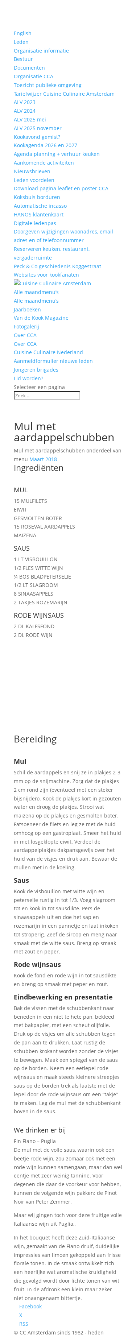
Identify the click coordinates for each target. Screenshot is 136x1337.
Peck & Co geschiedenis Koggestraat (57, 266)
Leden (21, 41)
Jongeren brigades (36, 369)
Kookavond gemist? (37, 136)
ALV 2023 (25, 102)
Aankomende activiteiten (44, 162)
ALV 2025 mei (30, 119)
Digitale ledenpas (35, 223)
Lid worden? (28, 378)
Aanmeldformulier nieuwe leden (53, 360)
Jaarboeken (27, 309)
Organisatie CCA (33, 76)
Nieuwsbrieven (32, 171)
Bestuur (23, 58)
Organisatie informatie (41, 50)
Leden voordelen (34, 180)
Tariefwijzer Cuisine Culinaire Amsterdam (64, 93)
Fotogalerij (26, 326)
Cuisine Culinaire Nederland (48, 352)
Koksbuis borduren (37, 197)
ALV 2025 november (38, 128)
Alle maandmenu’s (36, 292)
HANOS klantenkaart (38, 214)
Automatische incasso (40, 205)
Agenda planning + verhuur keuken (57, 153)
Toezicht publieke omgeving (48, 85)
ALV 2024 (25, 110)
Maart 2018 (43, 459)
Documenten (29, 67)
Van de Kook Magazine (41, 317)
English (23, 33)
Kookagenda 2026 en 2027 (45, 145)
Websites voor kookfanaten (46, 274)
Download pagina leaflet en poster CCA (61, 188)
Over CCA (25, 335)
